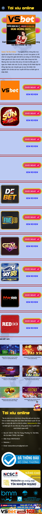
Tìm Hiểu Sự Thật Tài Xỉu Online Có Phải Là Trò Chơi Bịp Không (10, 379)
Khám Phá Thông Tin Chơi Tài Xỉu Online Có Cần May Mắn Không (10, 358)
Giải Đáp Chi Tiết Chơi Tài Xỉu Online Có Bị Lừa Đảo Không (32, 358)
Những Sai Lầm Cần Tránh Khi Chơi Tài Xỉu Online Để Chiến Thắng (10, 400)
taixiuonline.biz (32, 423)
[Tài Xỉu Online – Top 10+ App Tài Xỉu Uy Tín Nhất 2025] (21, 8)
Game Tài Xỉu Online (8, 52)
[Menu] (3, 8)
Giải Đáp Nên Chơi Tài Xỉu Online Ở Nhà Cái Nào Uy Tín (32, 400)
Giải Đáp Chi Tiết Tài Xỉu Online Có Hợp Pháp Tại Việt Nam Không (32, 379)
